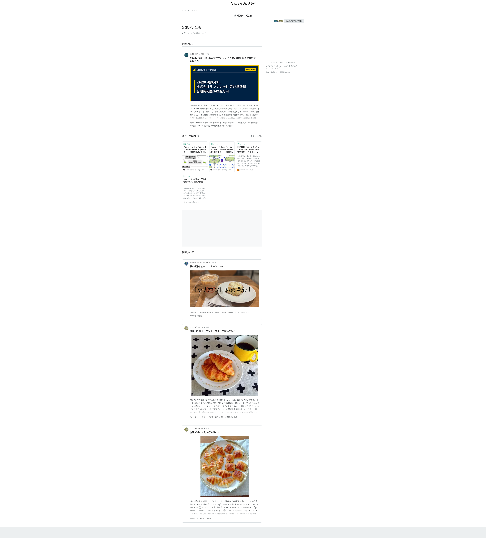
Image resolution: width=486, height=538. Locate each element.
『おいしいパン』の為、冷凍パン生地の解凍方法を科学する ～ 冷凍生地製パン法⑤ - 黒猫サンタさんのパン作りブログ (194, 149)
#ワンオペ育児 (196, 316)
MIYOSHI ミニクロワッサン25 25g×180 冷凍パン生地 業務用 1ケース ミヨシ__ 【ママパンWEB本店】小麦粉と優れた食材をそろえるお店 (248, 149)
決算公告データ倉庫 (197, 54)
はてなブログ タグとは (273, 66)
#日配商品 (242, 122)
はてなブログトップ (272, 68)
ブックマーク (188, 144)
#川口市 (229, 126)
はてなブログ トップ (192, 10)
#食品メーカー (202, 122)
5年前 (207, 327)
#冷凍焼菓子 (253, 122)
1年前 (207, 54)
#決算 (192, 122)
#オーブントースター (198, 417)
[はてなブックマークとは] (198, 136)
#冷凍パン (194, 518)
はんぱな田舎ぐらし (197, 327)
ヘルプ (285, 66)
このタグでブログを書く (294, 21)
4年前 (214, 262)
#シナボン (194, 312)
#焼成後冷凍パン (229, 122)
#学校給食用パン (218, 126)
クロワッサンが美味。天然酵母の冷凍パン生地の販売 (194, 180)
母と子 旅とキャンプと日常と (200, 262)
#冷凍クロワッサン (216, 417)
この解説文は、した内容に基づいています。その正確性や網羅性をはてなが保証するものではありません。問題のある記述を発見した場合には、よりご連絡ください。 (194, 33)
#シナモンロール (206, 312)
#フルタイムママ (244, 312)
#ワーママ (232, 312)
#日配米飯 (205, 126)
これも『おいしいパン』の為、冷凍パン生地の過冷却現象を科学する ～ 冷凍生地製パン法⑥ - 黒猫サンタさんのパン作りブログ (222, 149)
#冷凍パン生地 (215, 122)
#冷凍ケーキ (195, 126)
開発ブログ (293, 66)
